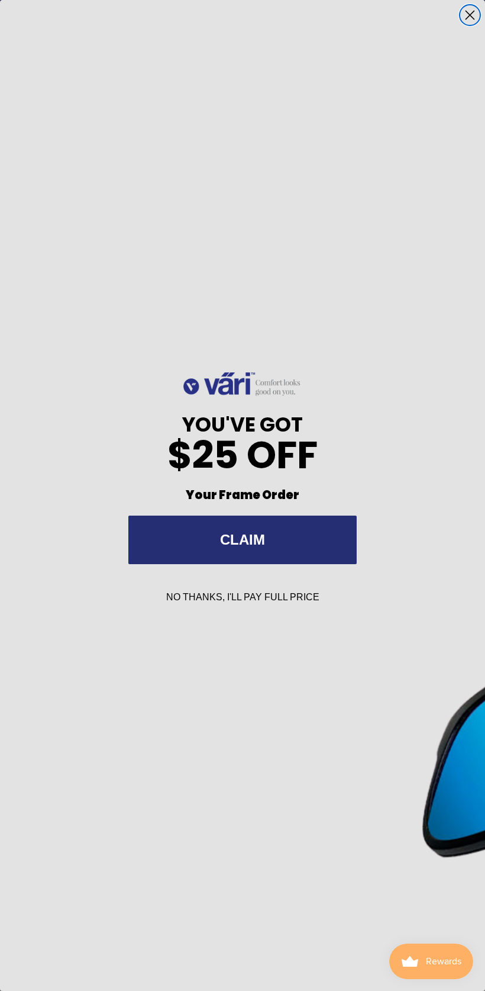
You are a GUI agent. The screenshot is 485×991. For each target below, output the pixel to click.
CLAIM (242, 540)
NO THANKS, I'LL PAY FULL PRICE (242, 597)
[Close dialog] (470, 15)
